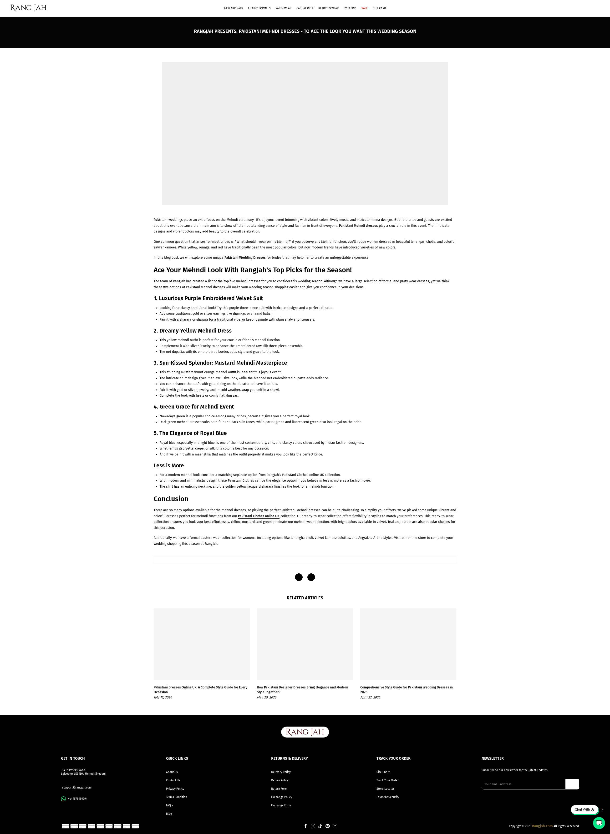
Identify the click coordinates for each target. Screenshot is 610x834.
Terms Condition (176, 797)
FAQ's (169, 805)
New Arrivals (233, 8)
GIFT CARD (379, 8)
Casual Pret (304, 8)
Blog (169, 813)
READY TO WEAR (328, 8)
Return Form (279, 788)
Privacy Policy (175, 788)
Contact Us (173, 780)
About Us (172, 772)
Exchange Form (281, 805)
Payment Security (387, 797)
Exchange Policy (281, 797)
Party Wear (283, 8)
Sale (364, 8)
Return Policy (280, 780)
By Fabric (350, 8)
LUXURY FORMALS (259, 8)
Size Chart (383, 772)
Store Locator (385, 788)
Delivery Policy (281, 772)
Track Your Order (387, 780)
